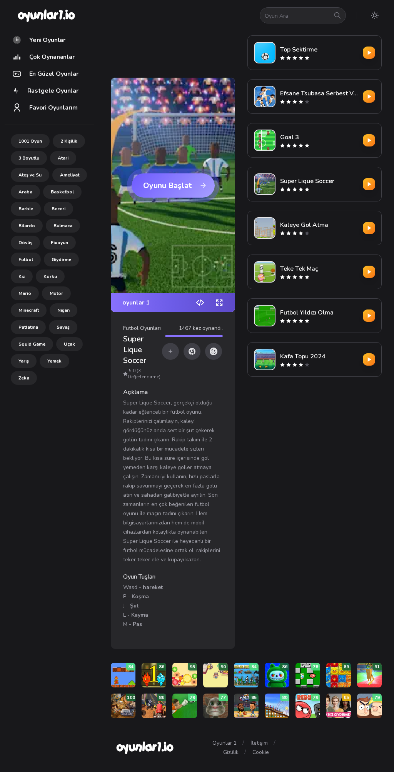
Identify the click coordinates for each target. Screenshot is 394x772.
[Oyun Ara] (337, 15)
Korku (50, 276)
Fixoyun (59, 243)
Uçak (69, 344)
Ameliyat (69, 175)
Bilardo (26, 226)
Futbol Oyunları (142, 328)
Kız (21, 276)
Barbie (25, 209)
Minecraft (28, 310)
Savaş (63, 327)
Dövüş (25, 243)
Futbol (25, 259)
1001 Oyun (30, 141)
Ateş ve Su (30, 175)
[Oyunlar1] (45, 15)
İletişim (259, 743)
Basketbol (62, 192)
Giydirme (61, 259)
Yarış (23, 361)
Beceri (58, 209)
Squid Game (31, 344)
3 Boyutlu (28, 158)
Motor (56, 293)
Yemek (54, 361)
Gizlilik (231, 752)
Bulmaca (62, 226)
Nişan (63, 310)
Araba (25, 192)
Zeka (23, 378)
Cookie (260, 752)
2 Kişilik (68, 141)
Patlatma (28, 327)
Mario (24, 293)
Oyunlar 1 (224, 743)
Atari (63, 158)
